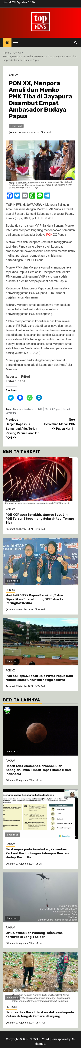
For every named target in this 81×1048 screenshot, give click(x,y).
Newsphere (59, 1039)
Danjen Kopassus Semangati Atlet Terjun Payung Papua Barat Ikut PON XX (22, 429)
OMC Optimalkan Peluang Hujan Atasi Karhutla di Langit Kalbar (34, 935)
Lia (40, 780)
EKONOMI (11, 1006)
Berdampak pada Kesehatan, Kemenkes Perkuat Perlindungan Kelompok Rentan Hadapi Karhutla (37, 853)
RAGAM (10, 760)
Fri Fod (47, 132)
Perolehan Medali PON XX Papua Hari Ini (59, 424)
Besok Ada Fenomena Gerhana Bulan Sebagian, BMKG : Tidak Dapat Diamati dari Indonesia (38, 770)
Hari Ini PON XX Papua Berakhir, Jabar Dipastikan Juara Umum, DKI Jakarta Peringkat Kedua (34, 599)
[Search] (75, 42)
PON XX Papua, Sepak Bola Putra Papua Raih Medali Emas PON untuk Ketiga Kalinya (39, 678)
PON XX (13, 75)
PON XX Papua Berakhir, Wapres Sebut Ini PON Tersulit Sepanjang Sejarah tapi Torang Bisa (40, 518)
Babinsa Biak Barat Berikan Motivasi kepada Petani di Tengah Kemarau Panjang (40, 1014)
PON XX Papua (52, 409)
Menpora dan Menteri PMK (27, 409)
